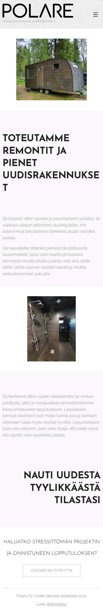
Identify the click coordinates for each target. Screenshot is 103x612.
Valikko (95, 14)
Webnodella (56, 604)
